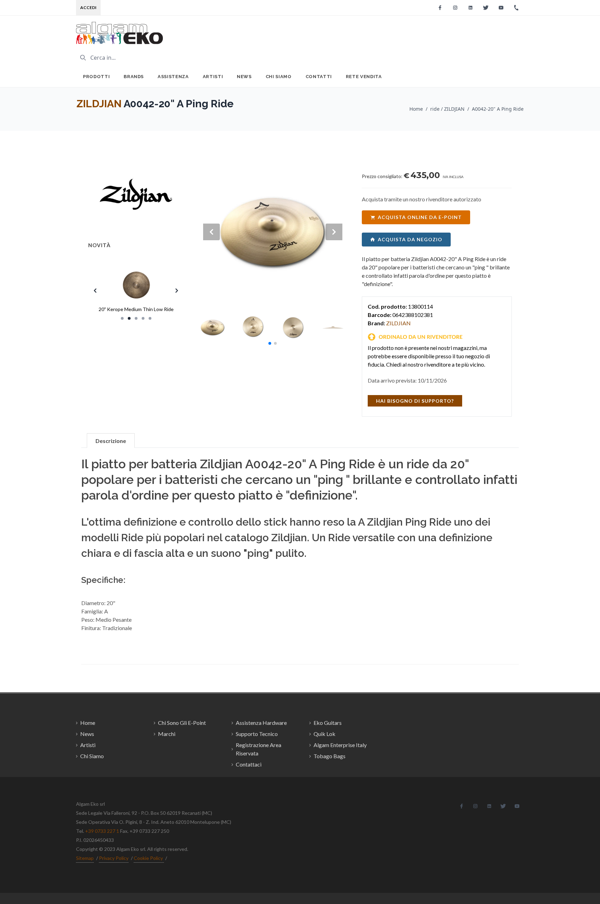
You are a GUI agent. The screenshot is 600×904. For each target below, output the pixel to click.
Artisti (213, 76)
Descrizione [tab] (110, 440)
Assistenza (173, 76)
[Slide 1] (122, 318)
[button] (269, 343)
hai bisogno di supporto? (415, 401)
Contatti (319, 76)
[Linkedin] (470, 7)
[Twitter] (485, 7)
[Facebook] (440, 7)
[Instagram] (455, 7)
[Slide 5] (150, 318)
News (244, 76)
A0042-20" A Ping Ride (498, 109)
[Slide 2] (129, 318)
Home (416, 109)
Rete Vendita (364, 76)
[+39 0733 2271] (516, 7)
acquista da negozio (410, 239)
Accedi (88, 7)
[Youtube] (501, 7)
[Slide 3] (136, 318)
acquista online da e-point (420, 217)
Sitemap (85, 858)
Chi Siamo (279, 76)
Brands (134, 76)
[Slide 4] (143, 318)
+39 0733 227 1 (102, 831)
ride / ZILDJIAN (447, 109)
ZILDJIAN (99, 104)
